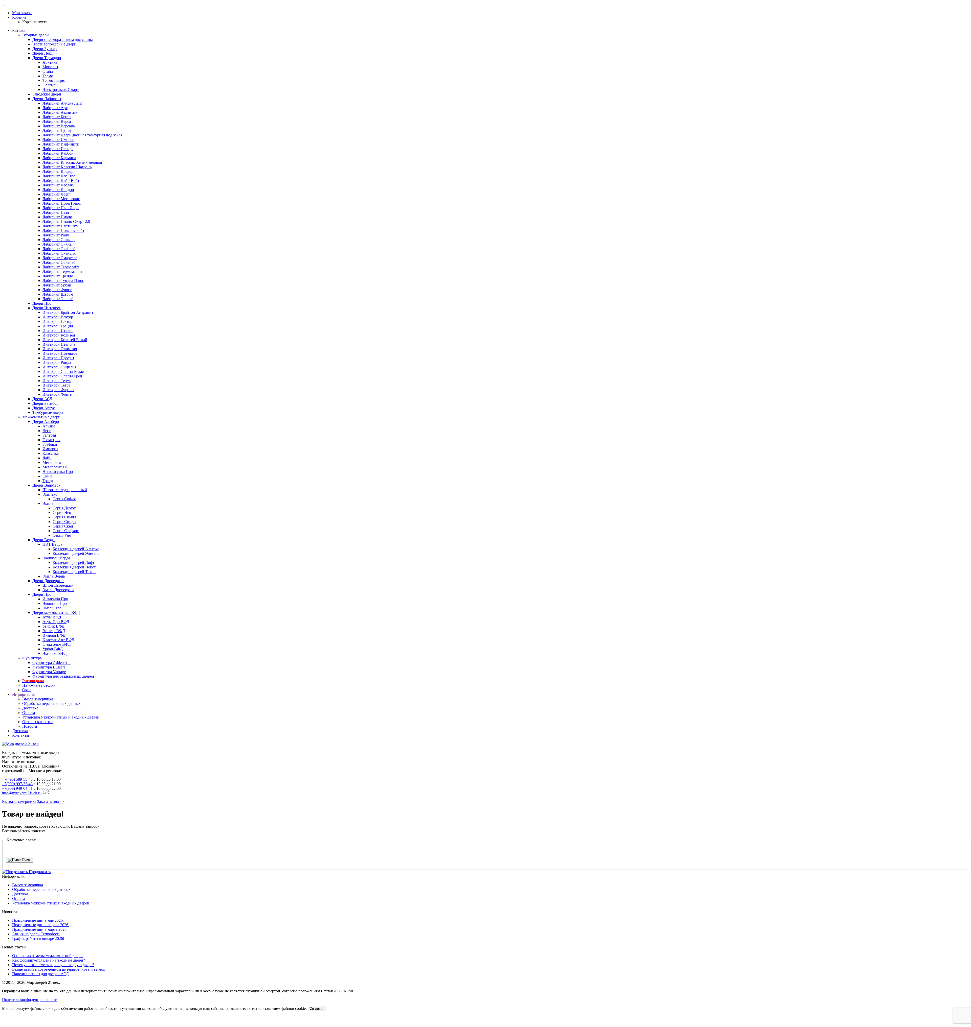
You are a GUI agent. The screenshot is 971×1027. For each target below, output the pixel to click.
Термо (47, 76)
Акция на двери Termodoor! (36, 934)
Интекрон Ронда (56, 362)
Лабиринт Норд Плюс (61, 203)
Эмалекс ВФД (54, 653)
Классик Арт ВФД (58, 640)
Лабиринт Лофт (56, 194)
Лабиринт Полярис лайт (63, 230)
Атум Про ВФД (55, 621)
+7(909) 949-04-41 (17, 788)
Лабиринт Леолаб (57, 185)
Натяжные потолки (39, 685)
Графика (49, 444)
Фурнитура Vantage (49, 672)
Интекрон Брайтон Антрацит (67, 312)
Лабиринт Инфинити (60, 144)
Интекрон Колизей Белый (64, 340)
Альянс (48, 426)
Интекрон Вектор (57, 317)
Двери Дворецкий (48, 581)
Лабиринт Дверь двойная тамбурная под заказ (82, 135)
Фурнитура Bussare (48, 667)
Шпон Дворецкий (58, 585)
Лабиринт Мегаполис (61, 199)
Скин (47, 476)
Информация (23, 694)
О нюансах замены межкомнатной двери (47, 955)
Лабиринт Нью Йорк (60, 208)
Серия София (64, 499)
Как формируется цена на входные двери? (48, 960)
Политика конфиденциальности (29, 999)
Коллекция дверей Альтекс (76, 549)
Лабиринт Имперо (58, 139)
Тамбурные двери (47, 412)
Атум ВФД (51, 617)
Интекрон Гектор (57, 321)
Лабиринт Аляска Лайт (62, 103)
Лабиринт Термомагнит (63, 271)
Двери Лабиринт (46, 99)
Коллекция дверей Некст (74, 567)
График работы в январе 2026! (38, 938)
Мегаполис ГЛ (55, 467)
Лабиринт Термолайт (60, 267)
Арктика (49, 62)
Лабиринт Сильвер (58, 239)
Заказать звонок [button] (50, 801)
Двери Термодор (46, 58)
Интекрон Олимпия (59, 349)
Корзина (19, 17)
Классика (50, 453)
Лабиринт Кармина (59, 158)
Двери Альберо (45, 421)
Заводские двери (46, 94)
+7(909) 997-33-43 (17, 784)
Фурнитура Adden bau (51, 662)
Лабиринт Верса (56, 121)
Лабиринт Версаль (58, 126)
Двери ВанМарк (46, 485)
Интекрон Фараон (58, 390)
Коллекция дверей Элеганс (76, 553)
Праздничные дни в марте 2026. (40, 929)
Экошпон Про (54, 603)
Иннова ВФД (53, 635)
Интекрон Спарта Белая (63, 371)
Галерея (49, 435)
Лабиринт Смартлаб (59, 258)
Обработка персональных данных (51, 703)
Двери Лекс (42, 53)
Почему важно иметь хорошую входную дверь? (53, 965)
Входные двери (35, 35)
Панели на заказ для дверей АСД (40, 974)
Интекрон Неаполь (58, 344)
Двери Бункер (44, 48)
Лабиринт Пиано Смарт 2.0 (66, 221)
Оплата (28, 712)
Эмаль (47, 503)
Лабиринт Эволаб (57, 299)
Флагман (50, 85)
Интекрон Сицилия (59, 367)
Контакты (20, 735)
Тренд (47, 481)
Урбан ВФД (52, 649)
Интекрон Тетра (56, 385)
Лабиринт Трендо (57, 276)
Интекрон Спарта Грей (62, 376)
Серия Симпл (64, 517)
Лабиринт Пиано (57, 217)
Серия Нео (62, 512)
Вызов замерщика (37, 699)
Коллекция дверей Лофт (73, 562)
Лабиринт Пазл (55, 212)
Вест (46, 430)
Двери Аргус (43, 408)
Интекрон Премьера (59, 353)
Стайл (47, 71)
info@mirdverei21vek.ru (21, 793)
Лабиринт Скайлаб (58, 249)
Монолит (50, 67)
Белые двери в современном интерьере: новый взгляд (58, 969)
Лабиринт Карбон (58, 153)
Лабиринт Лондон (58, 189)
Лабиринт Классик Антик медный (72, 162)
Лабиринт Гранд (56, 130)
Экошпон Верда (56, 558)
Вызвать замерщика (19, 801)
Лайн (47, 458)
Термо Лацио (53, 80)
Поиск (26, 860)
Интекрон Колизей (58, 335)
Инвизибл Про (55, 599)
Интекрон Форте (57, 394)
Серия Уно (62, 535)
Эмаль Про (51, 608)
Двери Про (41, 303)
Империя (50, 449)
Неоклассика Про (57, 471)
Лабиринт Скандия (59, 253)
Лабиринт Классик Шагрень (67, 167)
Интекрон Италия (57, 330)
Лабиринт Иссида (57, 149)
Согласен (317, 1009)
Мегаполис (52, 462)
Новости (29, 726)
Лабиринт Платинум (60, 226)
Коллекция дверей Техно (74, 571)
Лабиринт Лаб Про (58, 176)
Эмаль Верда (53, 576)
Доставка (30, 708)
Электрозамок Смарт (60, 89)
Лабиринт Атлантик (59, 112)
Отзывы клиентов (37, 722)
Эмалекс (49, 494)
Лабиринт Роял (55, 235)
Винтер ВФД (53, 631)
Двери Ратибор (45, 403)
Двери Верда (43, 540)
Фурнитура (32, 658)
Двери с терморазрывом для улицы (62, 39)
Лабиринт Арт (55, 108)
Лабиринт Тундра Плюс (63, 280)
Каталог (19, 30)
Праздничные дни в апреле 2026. (40, 925)
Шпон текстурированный (64, 490)
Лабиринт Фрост (57, 290)
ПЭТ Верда (52, 544)
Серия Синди (64, 521)
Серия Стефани (66, 531)
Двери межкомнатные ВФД (56, 612)
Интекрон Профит (58, 358)
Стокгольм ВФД (56, 644)
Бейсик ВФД (53, 626)
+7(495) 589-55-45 (17, 779)
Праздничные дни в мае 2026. (38, 920)
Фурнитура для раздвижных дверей (63, 676)
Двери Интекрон (46, 308)
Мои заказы (22, 13)
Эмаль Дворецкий (58, 590)
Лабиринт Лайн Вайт (60, 180)
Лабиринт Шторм (57, 294)
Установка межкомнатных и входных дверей (60, 717)
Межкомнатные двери (41, 417)
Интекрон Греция (57, 326)
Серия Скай (63, 526)
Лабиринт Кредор (57, 171)
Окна (26, 690)
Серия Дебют (64, 508)
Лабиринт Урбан (56, 285)
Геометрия (51, 440)
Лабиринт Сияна (57, 244)
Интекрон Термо (56, 380)
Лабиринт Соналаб (58, 262)
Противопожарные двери (54, 44)
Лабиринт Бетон (56, 117)
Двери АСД (42, 399)
